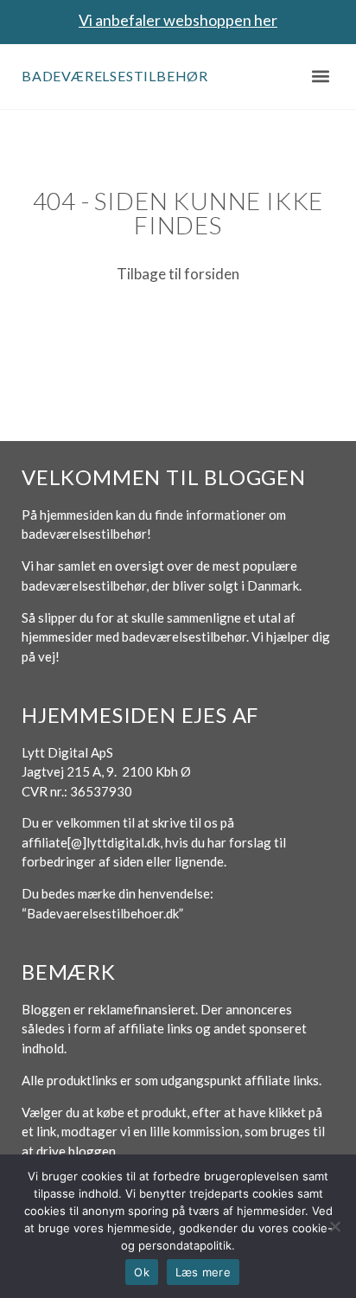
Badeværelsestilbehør (115, 75)
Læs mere (203, 1272)
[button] (320, 76)
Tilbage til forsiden (178, 274)
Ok (141, 1272)
